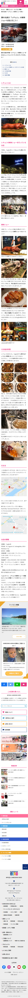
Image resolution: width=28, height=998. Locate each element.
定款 (21, 912)
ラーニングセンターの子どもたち (11, 909)
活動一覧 (5, 921)
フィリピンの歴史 (6, 859)
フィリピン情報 (17, 9)
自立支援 (4, 832)
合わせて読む (19, 636)
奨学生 (21, 906)
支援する (20, 3)
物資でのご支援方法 (20, 940)
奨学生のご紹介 (10, 718)
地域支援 (4, 826)
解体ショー (7, 69)
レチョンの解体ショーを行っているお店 (14, 67)
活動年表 (17, 915)
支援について (9, 712)
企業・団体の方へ (7, 932)
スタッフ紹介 (14, 912)
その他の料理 (7, 71)
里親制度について (7, 940)
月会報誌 (5, 912)
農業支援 (4, 836)
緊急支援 (4, 829)
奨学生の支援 (5, 819)
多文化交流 (5, 839)
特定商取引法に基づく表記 (9, 958)
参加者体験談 (5, 842)
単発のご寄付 (14, 673)
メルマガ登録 (7, 972)
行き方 (6, 73)
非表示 (14, 62)
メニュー (26, 3)
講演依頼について (7, 934)
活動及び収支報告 (7, 915)
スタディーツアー (6, 846)
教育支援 (4, 816)
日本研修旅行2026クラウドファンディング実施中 (14, 6)
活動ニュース (9, 9)
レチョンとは (7, 65)
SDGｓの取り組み (6, 849)
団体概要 (7, 730)
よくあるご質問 (6, 950)
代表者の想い (14, 906)
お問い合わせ (9, 724)
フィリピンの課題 (6, 856)
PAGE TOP (25, 867)
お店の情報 (7, 75)
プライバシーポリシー (18, 972)
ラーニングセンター (7, 822)
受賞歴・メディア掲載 (8, 928)
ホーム (3, 9)
